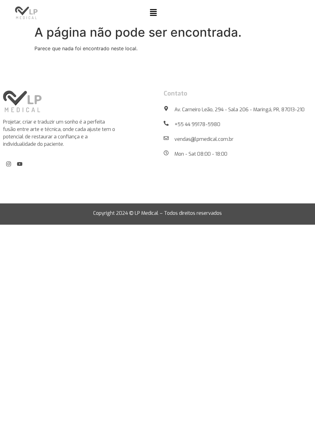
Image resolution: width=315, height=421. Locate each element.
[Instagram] (8, 164)
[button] (153, 12)
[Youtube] (19, 164)
